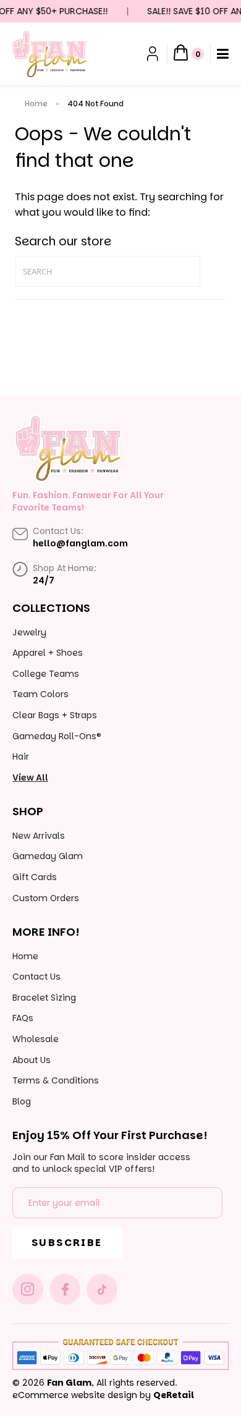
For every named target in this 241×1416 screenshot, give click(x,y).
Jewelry (29, 632)
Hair (20, 756)
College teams (45, 674)
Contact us (36, 976)
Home (36, 103)
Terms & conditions (55, 1080)
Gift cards (34, 877)
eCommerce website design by (81, 1395)
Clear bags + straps (54, 715)
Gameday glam (47, 856)
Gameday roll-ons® (56, 736)
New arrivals (38, 835)
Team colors (40, 694)
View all (30, 777)
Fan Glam (69, 1382)
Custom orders (45, 898)
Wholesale (35, 1039)
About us (31, 1060)
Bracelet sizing (44, 997)
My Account (154, 53)
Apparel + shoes (47, 653)
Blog (21, 1101)
